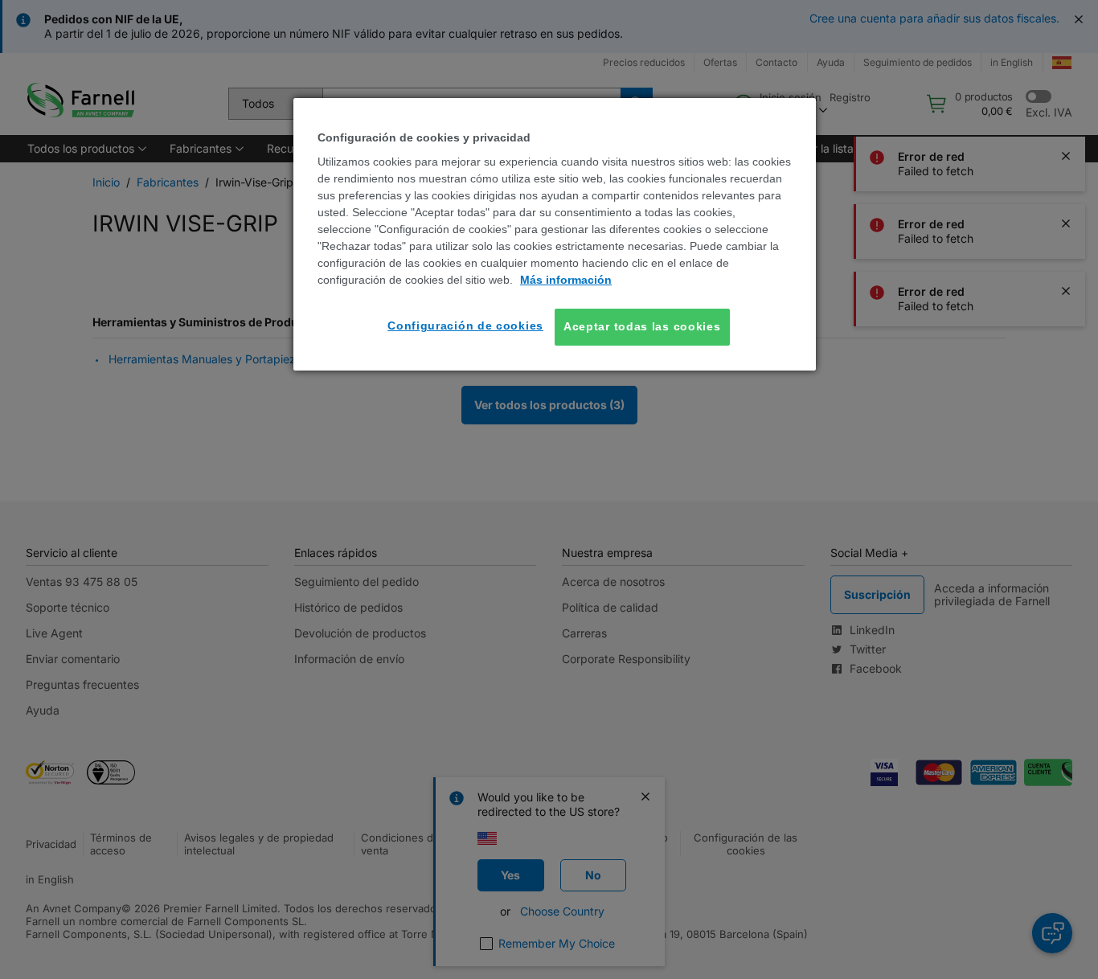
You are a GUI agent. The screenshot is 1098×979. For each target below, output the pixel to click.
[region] (554, 234)
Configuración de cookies (465, 325)
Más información (566, 279)
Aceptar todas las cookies (642, 326)
